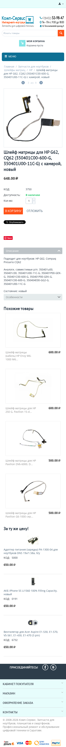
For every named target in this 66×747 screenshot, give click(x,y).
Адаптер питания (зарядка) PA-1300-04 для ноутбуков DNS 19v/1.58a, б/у (31, 551)
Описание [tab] (12, 251)
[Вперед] (41, 83)
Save (9, 238)
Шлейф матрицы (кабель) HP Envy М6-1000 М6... (19, 356)
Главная (9, 66)
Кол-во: (8, 200)
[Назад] (23, 83)
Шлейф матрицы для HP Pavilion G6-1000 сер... (21, 514)
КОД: (7, 189)
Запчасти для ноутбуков (33, 66)
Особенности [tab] (14, 297)
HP (30, 70)
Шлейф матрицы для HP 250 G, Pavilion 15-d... (21, 409)
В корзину (13, 211)
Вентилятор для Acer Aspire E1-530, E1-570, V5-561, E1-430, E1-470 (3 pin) (31, 633)
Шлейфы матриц (14, 70)
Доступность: (12, 195)
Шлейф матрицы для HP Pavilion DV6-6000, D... (21, 462)
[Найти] (61, 33)
